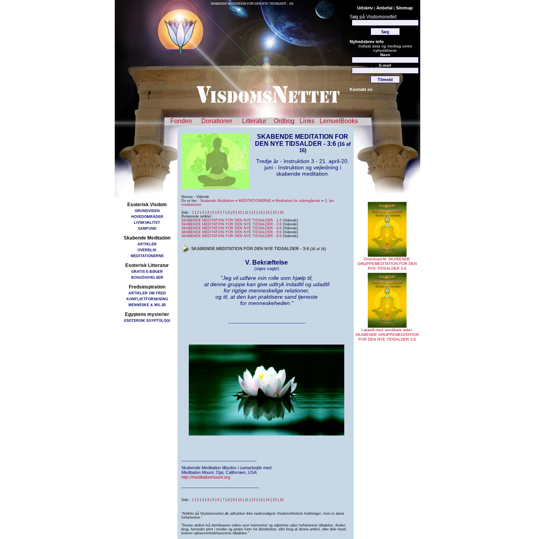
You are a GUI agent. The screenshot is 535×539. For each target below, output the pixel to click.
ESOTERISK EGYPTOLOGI (147, 320)
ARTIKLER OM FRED (147, 293)
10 (240, 212)
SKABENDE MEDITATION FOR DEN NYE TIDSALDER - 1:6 (231, 220)
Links (307, 121)
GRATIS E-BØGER (147, 271)
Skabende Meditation (217, 201)
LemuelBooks (339, 121)
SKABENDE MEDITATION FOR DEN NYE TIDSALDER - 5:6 (231, 232)
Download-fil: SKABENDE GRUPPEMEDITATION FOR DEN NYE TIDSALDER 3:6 (387, 263)
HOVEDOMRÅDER (147, 216)
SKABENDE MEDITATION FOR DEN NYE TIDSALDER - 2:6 (231, 224)
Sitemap (404, 7)
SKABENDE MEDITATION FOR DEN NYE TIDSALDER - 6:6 (231, 236)
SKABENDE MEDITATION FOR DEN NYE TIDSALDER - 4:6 (231, 228)
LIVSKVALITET (147, 222)
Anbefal (384, 7)
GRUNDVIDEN (147, 211)
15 (275, 212)
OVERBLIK (147, 250)
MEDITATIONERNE (147, 256)
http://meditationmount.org (205, 477)
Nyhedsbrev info (367, 41)
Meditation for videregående (297, 201)
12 (253, 212)
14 (267, 212)
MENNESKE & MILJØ (147, 305)
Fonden (181, 121)
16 (282, 212)
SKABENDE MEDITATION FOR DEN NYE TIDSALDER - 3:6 (252, 3)
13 (260, 212)
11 (246, 212)
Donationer (216, 121)
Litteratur (254, 121)
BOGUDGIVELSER (147, 277)
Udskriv (365, 7)
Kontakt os (361, 89)
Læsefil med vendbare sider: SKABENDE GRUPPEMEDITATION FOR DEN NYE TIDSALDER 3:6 (387, 334)
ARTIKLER (147, 244)
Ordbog (284, 121)
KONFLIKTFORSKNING (147, 299)
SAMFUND (147, 228)
